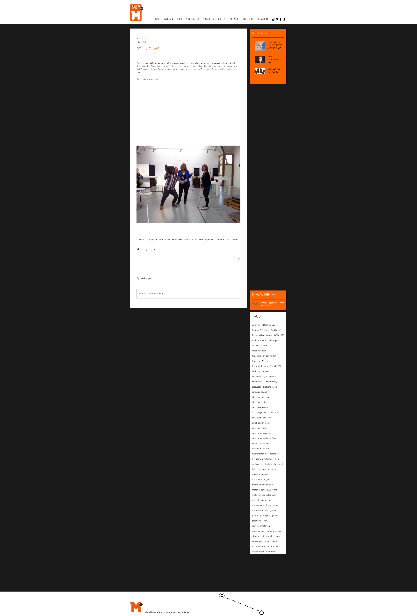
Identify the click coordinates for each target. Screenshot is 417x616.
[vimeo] (277, 19)
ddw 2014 (188, 239)
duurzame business (261, 433)
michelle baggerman (204, 239)
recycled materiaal (261, 526)
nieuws (276, 505)
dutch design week (173, 239)
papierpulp (265, 515)
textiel (275, 541)
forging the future (155, 239)
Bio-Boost (275, 330)
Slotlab (273, 366)
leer (254, 469)
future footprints (260, 454)
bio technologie (259, 376)
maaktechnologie (260, 479)
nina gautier (271, 510)
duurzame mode (260, 438)
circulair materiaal (261, 397)
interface (220, 239)
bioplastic (256, 387)
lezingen (272, 469)
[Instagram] (273, 19)
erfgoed (273, 438)
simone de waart (275, 531)
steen (277, 536)
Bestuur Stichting (260, 330)
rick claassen (232, 239)
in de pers (141, 239)
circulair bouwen (260, 392)
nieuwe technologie (261, 505)
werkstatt (270, 551)
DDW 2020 (279, 335)
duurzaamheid (259, 428)
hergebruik (275, 454)
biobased (273, 376)
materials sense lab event (264, 495)
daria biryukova (259, 412)
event (255, 443)
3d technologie (268, 325)
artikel (266, 371)
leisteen (262, 469)
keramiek (278, 464)
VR (279, 366)
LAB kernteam (259, 340)
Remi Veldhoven (260, 366)
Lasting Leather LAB (261, 345)
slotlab (269, 536)
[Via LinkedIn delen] (154, 249)
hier (271, 303)
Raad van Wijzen (260, 361)
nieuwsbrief (257, 510)
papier (255, 515)
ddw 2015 (256, 417)
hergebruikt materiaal (262, 459)
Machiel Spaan (259, 350)
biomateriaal (258, 381)
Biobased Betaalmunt (262, 335)
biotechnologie (270, 387)
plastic (275, 515)
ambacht (256, 371)
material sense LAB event (264, 490)
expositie (263, 443)
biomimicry (271, 381)
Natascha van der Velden (264, 356)
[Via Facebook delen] (138, 249)
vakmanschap (259, 546)
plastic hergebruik (261, 521)
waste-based (258, 551)
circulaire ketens (260, 407)
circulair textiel (259, 402)
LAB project (273, 340)
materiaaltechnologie (262, 484)
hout (277, 459)
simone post (258, 536)
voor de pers (274, 546)
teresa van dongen (261, 541)
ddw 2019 (267, 417)
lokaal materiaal (260, 474)
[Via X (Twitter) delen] (146, 249)
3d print (255, 325)
